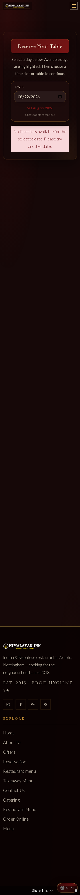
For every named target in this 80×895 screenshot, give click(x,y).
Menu (8, 828)
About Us (12, 742)
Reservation (14, 761)
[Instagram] (8, 704)
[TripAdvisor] (33, 704)
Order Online (16, 819)
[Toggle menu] (74, 6)
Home (9, 733)
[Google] (45, 704)
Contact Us (14, 790)
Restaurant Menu (20, 809)
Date (19, 87)
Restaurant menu (19, 771)
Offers (9, 752)
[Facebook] (21, 704)
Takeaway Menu (18, 780)
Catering (11, 799)
